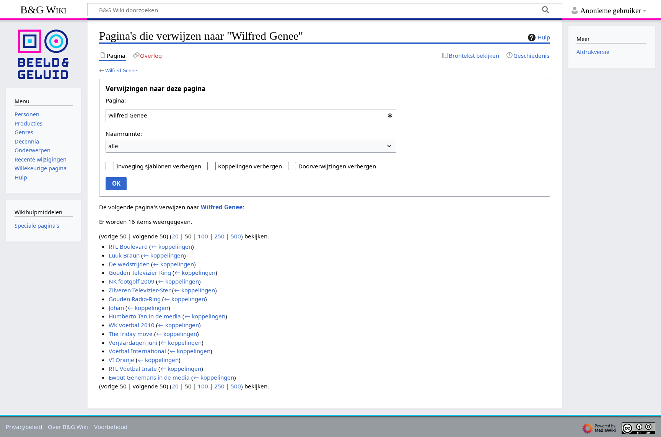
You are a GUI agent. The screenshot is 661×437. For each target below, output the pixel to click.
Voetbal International (137, 351)
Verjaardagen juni (133, 342)
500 (236, 236)
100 (203, 236)
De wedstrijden (129, 264)
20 (175, 236)
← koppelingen (171, 246)
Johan (116, 307)
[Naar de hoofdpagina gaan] (43, 53)
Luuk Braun (124, 255)
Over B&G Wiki (68, 426)
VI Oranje (121, 360)
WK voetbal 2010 (132, 325)
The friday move (131, 334)
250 (219, 236)
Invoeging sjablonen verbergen (158, 166)
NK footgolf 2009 (132, 281)
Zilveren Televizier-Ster (140, 290)
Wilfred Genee (121, 70)
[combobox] (251, 115)
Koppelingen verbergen (250, 166)
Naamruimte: (124, 133)
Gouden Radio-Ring (135, 299)
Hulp (543, 37)
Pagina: (116, 100)
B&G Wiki (43, 10)
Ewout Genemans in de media (149, 377)
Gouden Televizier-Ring (140, 272)
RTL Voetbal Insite (133, 368)
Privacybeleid (24, 426)
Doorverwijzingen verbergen (337, 166)
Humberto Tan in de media (145, 316)
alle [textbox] (113, 146)
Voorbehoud (110, 426)
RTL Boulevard (128, 246)
